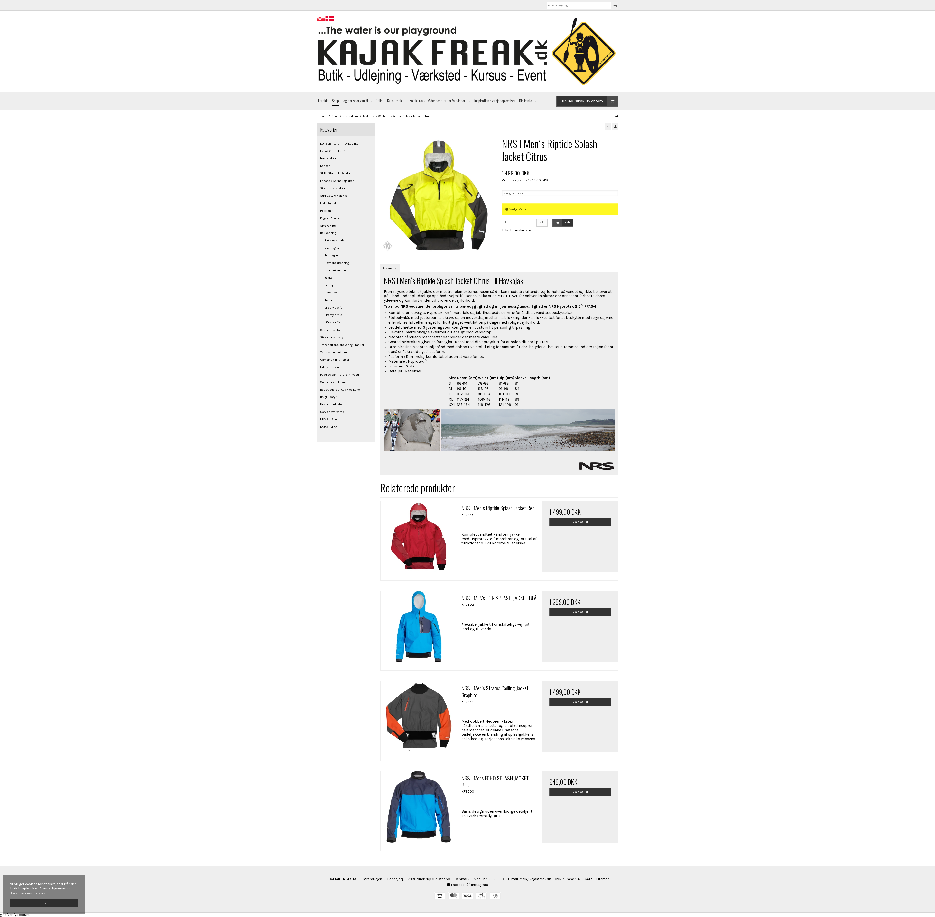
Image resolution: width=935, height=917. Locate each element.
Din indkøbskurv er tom (582, 101)
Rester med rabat (332, 404)
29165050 (496, 879)
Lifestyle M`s (333, 315)
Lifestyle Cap (333, 322)
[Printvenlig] (616, 116)
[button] (608, 126)
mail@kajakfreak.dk (535, 879)
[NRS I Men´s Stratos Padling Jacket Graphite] (419, 719)
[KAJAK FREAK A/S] (467, 51)
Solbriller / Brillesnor (333, 382)
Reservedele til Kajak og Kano (340, 389)
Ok (44, 903)
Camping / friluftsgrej (334, 359)
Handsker (331, 292)
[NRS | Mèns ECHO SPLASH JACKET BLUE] (419, 809)
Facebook (458, 885)
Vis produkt (580, 521)
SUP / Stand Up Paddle (335, 173)
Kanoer (325, 166)
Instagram (479, 885)
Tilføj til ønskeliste (516, 230)
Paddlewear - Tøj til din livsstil (340, 374)
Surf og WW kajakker (334, 195)
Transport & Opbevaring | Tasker (342, 345)
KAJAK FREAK (328, 427)
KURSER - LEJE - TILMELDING (339, 143)
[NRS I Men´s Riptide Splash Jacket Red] (419, 539)
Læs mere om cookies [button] (28, 893)
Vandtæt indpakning (333, 352)
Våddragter (332, 248)
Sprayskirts (328, 225)
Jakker (329, 277)
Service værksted (332, 411)
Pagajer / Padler (330, 218)
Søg (615, 5)
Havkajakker (328, 158)
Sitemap (602, 879)
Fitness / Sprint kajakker (337, 181)
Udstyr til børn (329, 367)
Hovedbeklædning (337, 263)
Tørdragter (331, 255)
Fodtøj (329, 285)
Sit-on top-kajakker (333, 188)
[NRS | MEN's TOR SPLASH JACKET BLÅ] (419, 629)
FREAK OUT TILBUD (332, 151)
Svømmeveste (330, 330)
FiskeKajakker (329, 203)
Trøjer (328, 300)
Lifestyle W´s (333, 307)
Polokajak (326, 210)
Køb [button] (567, 222)
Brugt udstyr (328, 397)
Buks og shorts (335, 240)
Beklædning (328, 233)
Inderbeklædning (336, 270)
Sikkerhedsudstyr (332, 337)
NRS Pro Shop (329, 419)
